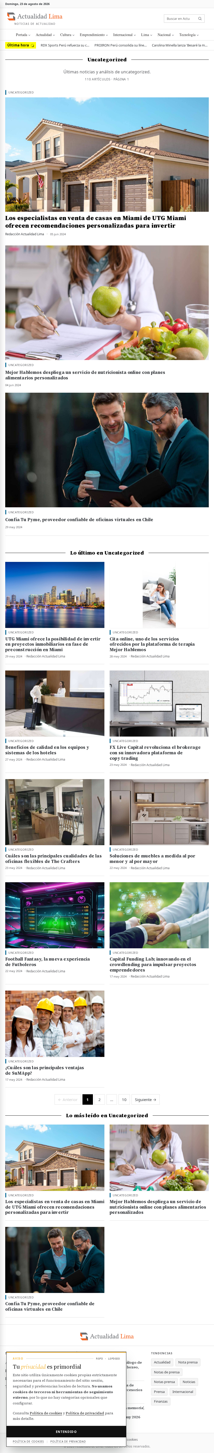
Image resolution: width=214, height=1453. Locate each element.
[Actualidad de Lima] (34, 16)
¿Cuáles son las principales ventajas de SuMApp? (44, 1070)
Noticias (189, 1381)
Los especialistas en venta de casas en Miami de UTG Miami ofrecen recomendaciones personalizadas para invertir (95, 222)
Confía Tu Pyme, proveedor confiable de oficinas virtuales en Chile (79, 519)
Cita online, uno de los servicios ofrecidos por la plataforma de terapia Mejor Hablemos (152, 644)
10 (124, 1099)
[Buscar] (199, 18)
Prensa (159, 1391)
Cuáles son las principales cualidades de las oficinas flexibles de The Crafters (53, 858)
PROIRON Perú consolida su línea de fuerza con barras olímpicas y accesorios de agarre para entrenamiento (120, 45)
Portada (21, 34)
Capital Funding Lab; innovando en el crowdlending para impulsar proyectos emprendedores (153, 964)
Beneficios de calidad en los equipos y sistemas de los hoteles (47, 750)
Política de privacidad (85, 1413)
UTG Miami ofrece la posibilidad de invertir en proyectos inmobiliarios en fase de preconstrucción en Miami (53, 644)
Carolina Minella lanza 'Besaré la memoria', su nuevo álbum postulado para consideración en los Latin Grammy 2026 (180, 45)
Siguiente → (145, 1099)
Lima (145, 34)
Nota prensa (188, 1362)
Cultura (65, 34)
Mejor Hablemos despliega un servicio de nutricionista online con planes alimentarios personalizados (85, 375)
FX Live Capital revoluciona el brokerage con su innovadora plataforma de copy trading (155, 753)
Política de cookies (46, 1413)
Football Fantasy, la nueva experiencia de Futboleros (47, 961)
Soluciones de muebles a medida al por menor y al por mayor (152, 858)
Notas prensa (164, 1381)
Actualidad (44, 34)
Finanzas (161, 1401)
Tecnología (187, 34)
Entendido (66, 1432)
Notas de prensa (167, 1372)
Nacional (164, 34)
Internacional (123, 34)
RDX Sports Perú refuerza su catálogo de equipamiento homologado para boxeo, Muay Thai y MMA (65, 45)
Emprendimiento (92, 34)
